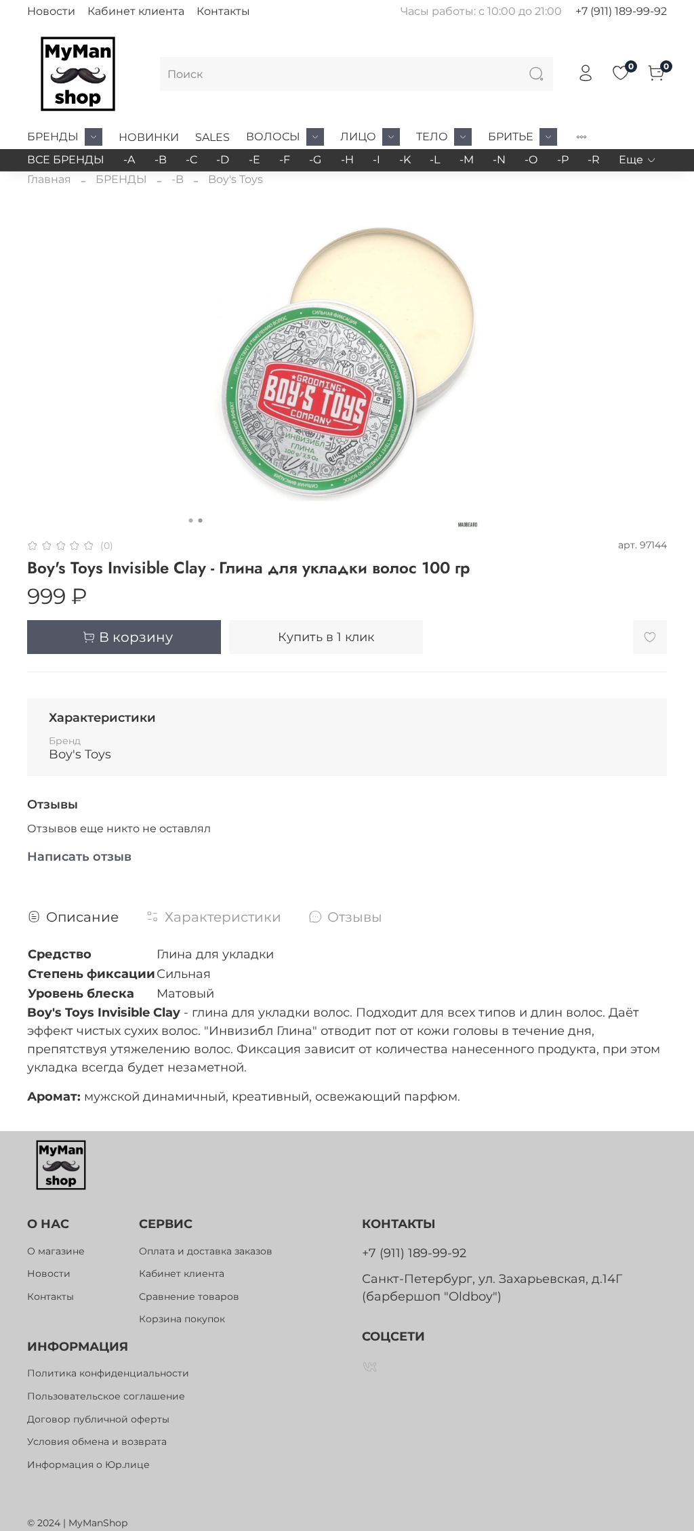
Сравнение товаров (189, 1296)
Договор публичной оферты (98, 1419)
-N (499, 159)
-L (435, 159)
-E (254, 159)
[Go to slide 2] (201, 520)
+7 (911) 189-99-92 (621, 11)
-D (222, 159)
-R (594, 159)
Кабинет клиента (135, 11)
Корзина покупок (182, 1319)
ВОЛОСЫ (273, 136)
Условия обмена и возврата (97, 1441)
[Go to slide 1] (191, 520)
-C (191, 159)
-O (531, 159)
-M (467, 159)
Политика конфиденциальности (108, 1373)
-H (347, 159)
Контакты (223, 11)
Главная (49, 179)
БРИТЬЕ (510, 136)
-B (161, 159)
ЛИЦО (358, 136)
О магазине (56, 1251)
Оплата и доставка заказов (205, 1251)
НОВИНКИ (149, 137)
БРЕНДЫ (53, 136)
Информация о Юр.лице (88, 1464)
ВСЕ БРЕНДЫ (65, 159)
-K (405, 159)
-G (315, 159)
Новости (51, 11)
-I (376, 159)
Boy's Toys (235, 179)
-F (284, 159)
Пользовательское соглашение (106, 1396)
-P (563, 159)
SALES (212, 137)
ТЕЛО (432, 136)
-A (129, 159)
